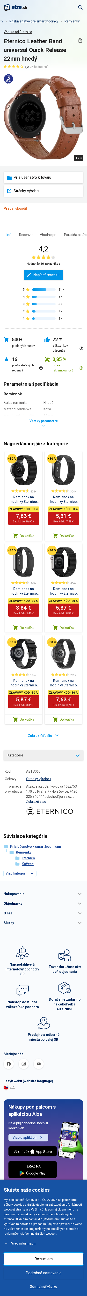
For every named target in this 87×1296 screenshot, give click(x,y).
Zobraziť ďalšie (40, 736)
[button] (43, 893)
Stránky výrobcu (27, 191)
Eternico (28, 858)
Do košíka (27, 536)
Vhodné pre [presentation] (49, 235)
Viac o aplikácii (24, 1137)
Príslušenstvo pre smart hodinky (33, 21)
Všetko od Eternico (18, 32)
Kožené (28, 864)
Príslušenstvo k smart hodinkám (35, 846)
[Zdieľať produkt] (80, 40)
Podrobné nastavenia (43, 1273)
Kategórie (15, 755)
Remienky (72, 21)
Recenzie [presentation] (26, 235)
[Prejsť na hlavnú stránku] (16, 7)
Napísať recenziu (46, 275)
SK (12, 1087)
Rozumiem (44, 1259)
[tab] (9, 234)
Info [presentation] (10, 235)
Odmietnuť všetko (43, 1287)
